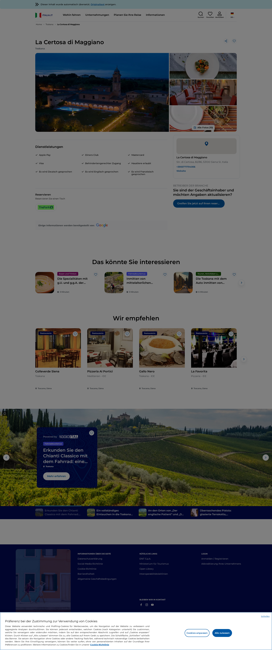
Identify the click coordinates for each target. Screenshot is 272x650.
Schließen (265, 616)
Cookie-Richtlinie (99, 644)
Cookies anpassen (197, 633)
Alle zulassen (222, 633)
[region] (136, 631)
